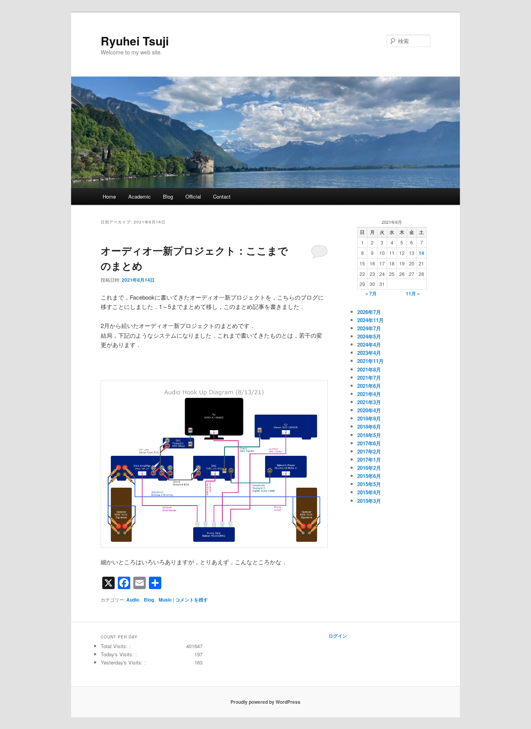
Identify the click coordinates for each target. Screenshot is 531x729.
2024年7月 (369, 328)
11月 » (413, 293)
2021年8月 (369, 369)
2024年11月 (370, 320)
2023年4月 (369, 352)
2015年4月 (369, 492)
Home (109, 196)
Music (165, 599)
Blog (168, 196)
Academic (139, 196)
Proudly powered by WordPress (265, 701)
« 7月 (371, 293)
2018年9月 (369, 418)
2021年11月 (370, 360)
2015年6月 (369, 476)
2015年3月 (369, 500)
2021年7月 (369, 377)
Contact (222, 196)
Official (193, 196)
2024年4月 (369, 344)
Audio (132, 599)
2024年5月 (369, 336)
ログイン (337, 635)
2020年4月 (369, 410)
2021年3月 (369, 402)
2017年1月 (369, 459)
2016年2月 (369, 467)
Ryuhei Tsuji (135, 40)
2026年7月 (369, 312)
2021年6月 (369, 385)
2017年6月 (369, 443)
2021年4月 (369, 394)
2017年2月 (369, 451)
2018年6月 (369, 426)
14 (421, 252)
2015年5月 (369, 484)
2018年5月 (369, 435)
